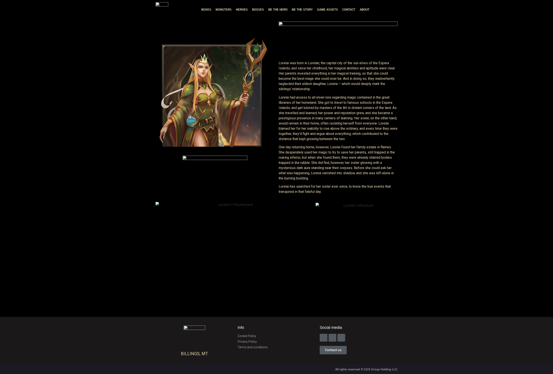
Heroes (242, 9)
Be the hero (278, 9)
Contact (348, 9)
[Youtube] (341, 338)
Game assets (327, 9)
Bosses (258, 9)
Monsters (224, 9)
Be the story (302, 9)
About (364, 9)
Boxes (206, 9)
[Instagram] (332, 338)
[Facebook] (323, 338)
